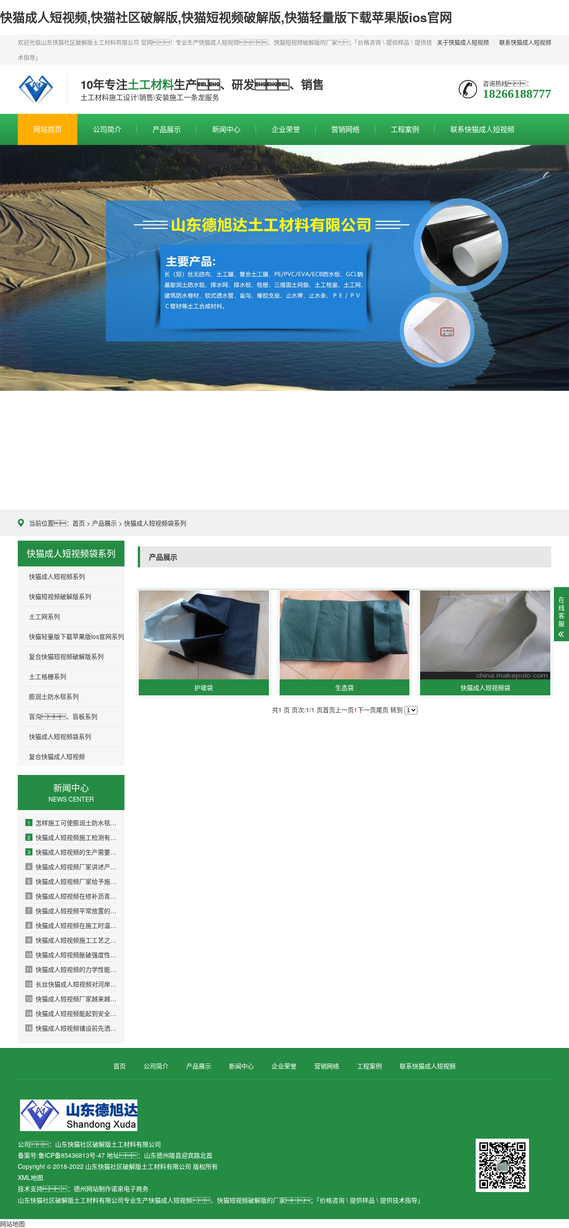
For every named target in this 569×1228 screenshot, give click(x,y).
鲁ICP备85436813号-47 (71, 1155)
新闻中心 (226, 129)
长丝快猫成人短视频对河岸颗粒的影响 (72, 983)
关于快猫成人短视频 (463, 42)
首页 (78, 522)
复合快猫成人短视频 (57, 756)
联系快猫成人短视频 (525, 42)
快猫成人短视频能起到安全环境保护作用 (72, 1013)
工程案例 (405, 129)
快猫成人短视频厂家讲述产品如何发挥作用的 (73, 866)
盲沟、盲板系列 (63, 716)
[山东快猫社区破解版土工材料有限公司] (35, 89)
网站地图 (12, 1223)
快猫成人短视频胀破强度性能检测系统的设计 (72, 954)
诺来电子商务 (129, 1188)
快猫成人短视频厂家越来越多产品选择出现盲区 (72, 998)
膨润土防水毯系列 (54, 696)
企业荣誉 (286, 129)
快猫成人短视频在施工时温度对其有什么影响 (73, 925)
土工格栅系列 (47, 676)
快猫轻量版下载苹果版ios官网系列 (76, 636)
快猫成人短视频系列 (57, 576)
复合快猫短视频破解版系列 (66, 656)
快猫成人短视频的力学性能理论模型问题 (72, 969)
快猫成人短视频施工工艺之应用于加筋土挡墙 (73, 939)
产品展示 (166, 129)
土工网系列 (44, 616)
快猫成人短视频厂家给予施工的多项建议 (73, 881)
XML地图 (30, 1177)
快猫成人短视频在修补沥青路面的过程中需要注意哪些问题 (73, 895)
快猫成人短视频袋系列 (155, 522)
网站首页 (47, 129)
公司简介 (107, 129)
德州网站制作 (92, 1188)
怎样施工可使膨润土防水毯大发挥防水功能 (73, 822)
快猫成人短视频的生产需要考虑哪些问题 (73, 851)
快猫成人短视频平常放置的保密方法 (73, 910)
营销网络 (345, 129)
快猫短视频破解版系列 (60, 596)
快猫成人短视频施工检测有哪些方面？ (73, 837)
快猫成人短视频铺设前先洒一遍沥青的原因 (72, 1027)
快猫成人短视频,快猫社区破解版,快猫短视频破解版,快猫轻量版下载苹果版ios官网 (226, 17)
